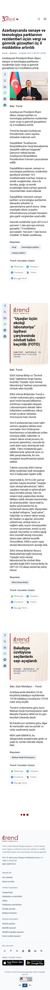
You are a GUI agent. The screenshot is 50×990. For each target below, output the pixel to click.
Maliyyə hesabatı (9, 913)
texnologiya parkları (30, 247)
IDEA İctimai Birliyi (20, 582)
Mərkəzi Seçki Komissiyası (23, 757)
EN (20, 985)
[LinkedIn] (35, 950)
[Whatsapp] (4, 950)
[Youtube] (23, 950)
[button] (5, 74)
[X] (16, 950)
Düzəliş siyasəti (8, 909)
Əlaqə (4, 900)
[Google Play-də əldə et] (35, 963)
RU (30, 985)
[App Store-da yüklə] (13, 963)
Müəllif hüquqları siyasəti (12, 932)
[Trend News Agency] (10, 838)
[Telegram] (29, 950)
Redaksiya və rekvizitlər (12, 896)
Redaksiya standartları (12, 905)
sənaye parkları (18, 253)
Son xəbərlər (7, 877)
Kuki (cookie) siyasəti (11, 936)
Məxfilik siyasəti (9, 928)
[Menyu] (45, 19)
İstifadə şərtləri (8, 924)
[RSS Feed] (41, 950)
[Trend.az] (10, 18)
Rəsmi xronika (8, 881)
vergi (14, 247)
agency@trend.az (9, 864)
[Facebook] (10, 950)
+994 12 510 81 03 (9, 861)
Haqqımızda (7, 892)
